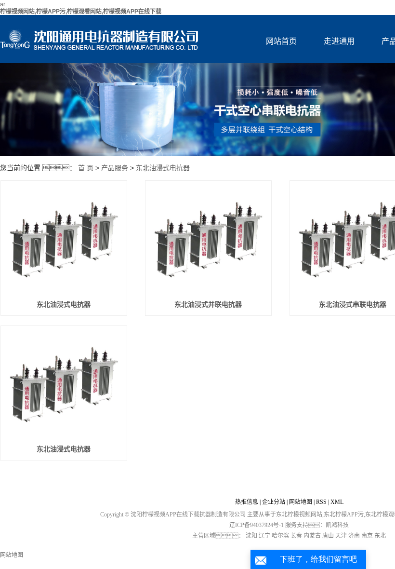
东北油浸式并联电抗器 (208, 304)
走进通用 (339, 41)
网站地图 (300, 502)
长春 (296, 535)
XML (336, 502)
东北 (380, 535)
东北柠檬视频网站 (299, 514)
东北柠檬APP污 (344, 514)
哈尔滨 (280, 535)
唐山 (328, 535)
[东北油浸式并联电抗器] (208, 240)
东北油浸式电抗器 (163, 168)
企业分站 (273, 502)
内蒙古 (312, 535)
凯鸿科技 (337, 525)
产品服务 (114, 168)
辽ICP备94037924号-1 (256, 525)
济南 (354, 535)
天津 (341, 535)
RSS (321, 502)
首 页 (85, 168)
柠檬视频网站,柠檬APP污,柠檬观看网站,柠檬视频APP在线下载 (80, 11)
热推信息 (246, 502)
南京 (367, 535)
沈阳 (251, 535)
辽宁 (264, 535)
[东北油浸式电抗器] (64, 240)
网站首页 (281, 41)
